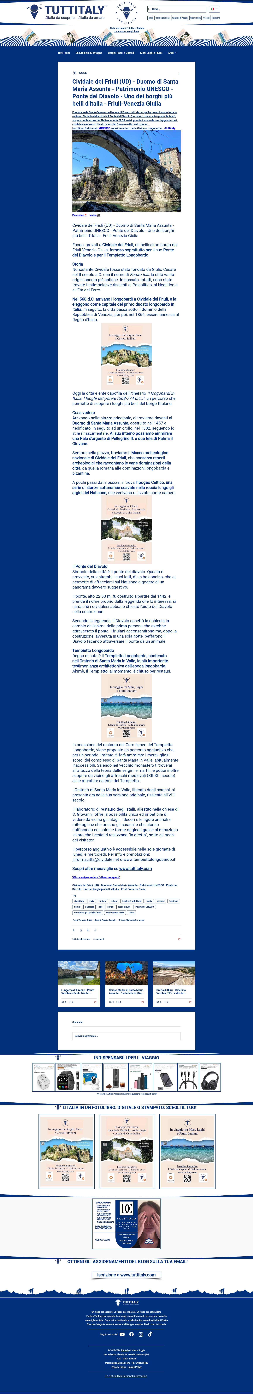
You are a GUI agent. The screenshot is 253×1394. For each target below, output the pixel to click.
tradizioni (173, 901)
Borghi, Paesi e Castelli (121, 52)
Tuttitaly (98, 1316)
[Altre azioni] (179, 73)
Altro (171, 52)
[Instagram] (141, 1334)
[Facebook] (131, 1334)
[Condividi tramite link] (95, 930)
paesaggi (89, 907)
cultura (114, 901)
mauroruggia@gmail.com (117, 1363)
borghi (110, 907)
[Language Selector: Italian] (214, 9)
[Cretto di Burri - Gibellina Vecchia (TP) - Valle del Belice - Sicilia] (174, 973)
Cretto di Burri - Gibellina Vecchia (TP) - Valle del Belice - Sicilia (171, 991)
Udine (131, 912)
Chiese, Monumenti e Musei (131, 920)
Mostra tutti (189, 955)
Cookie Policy (135, 1367)
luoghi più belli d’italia (132, 901)
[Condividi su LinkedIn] (88, 930)
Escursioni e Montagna (89, 52)
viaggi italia (79, 901)
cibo (100, 907)
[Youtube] (122, 1334)
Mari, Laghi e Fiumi (151, 52)
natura (77, 907)
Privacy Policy (118, 1367)
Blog (128, 1324)
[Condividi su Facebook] (73, 930)
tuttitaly (102, 901)
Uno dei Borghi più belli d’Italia (87, 912)
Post (163, 1320)
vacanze (160, 901)
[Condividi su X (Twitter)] (81, 930)
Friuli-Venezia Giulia (115, 912)
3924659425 (142, 1363)
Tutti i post (64, 52)
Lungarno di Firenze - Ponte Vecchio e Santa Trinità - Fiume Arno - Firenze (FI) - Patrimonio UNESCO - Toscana (77, 991)
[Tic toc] (150, 1334)
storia (149, 901)
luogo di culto (124, 907)
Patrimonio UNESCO (144, 907)
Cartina (138, 1320)
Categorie (100, 1324)
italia (91, 901)
